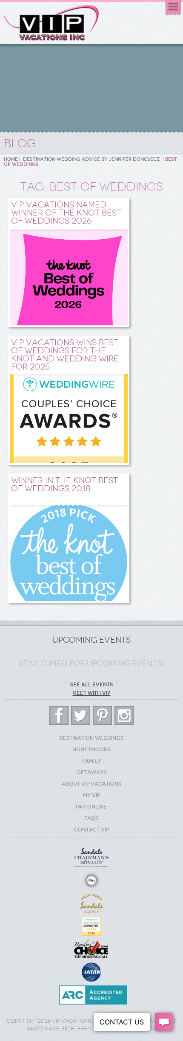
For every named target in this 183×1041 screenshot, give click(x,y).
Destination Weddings (91, 738)
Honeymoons (91, 750)
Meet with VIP (91, 693)
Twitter (80, 715)
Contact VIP (91, 830)
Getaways (91, 772)
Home (11, 159)
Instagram (124, 715)
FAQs (91, 818)
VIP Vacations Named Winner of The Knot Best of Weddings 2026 (66, 213)
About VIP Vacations (91, 784)
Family (91, 761)
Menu (173, 8)
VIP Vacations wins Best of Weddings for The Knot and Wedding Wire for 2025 (65, 355)
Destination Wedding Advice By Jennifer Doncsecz (91, 159)
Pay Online (91, 807)
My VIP (91, 795)
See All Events (91, 684)
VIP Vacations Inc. (51, 23)
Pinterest (102, 715)
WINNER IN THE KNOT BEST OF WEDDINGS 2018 (64, 484)
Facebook (59, 715)
